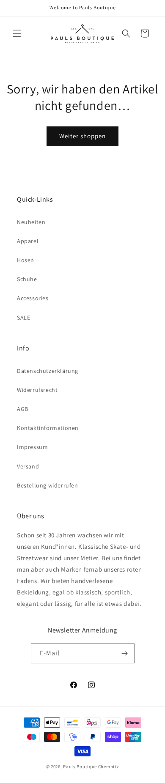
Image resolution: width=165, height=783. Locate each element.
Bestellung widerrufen (47, 485)
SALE (23, 317)
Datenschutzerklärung (47, 371)
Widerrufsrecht (37, 390)
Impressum (32, 447)
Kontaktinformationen (48, 428)
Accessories (33, 298)
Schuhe (27, 279)
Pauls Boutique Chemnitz (91, 766)
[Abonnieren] (125, 653)
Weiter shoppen (82, 136)
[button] (17, 33)
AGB (22, 409)
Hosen (25, 260)
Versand (28, 466)
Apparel (27, 241)
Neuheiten (31, 222)
